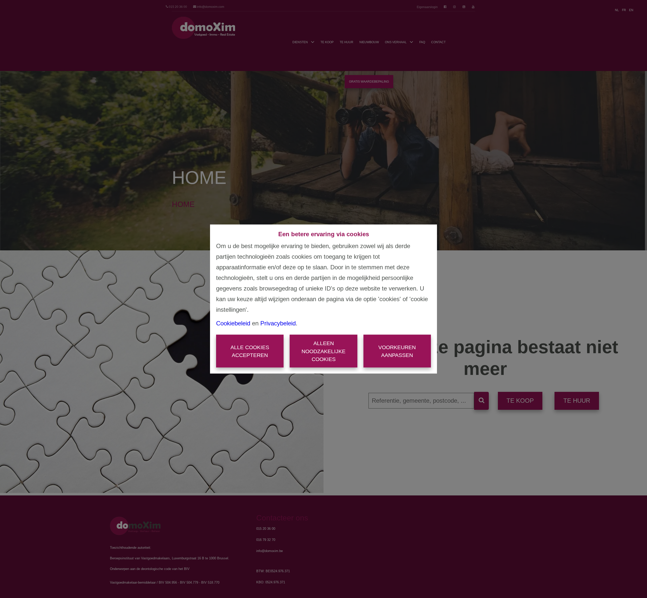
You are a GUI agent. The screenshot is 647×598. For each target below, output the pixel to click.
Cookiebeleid (233, 323)
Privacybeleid (278, 323)
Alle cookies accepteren (249, 351)
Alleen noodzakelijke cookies (323, 351)
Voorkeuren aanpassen (397, 351)
